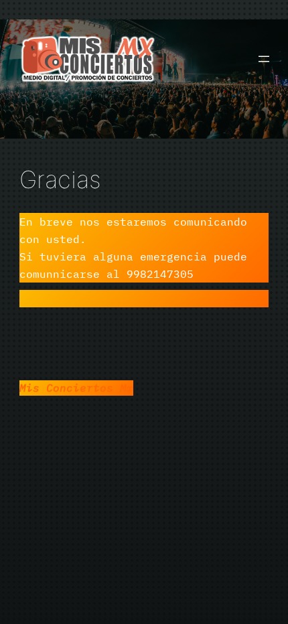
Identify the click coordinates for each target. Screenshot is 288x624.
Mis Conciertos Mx (76, 387)
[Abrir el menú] (264, 59)
